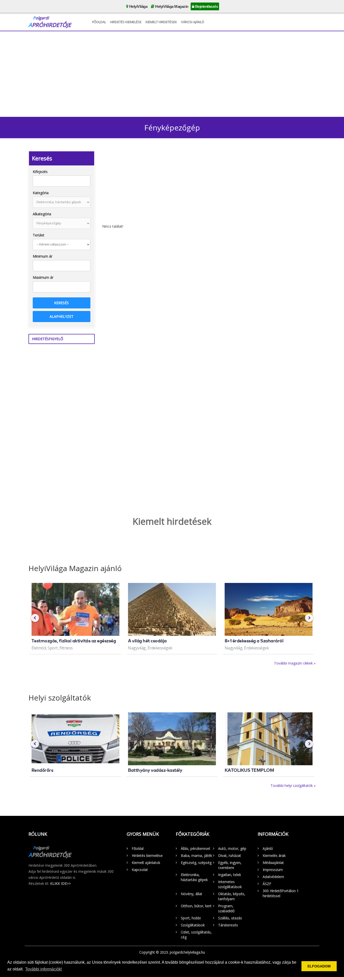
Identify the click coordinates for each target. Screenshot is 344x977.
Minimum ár (42, 256)
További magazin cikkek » (295, 663)
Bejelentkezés (206, 6)
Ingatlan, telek (229, 874)
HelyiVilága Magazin (171, 6)
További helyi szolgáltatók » (293, 785)
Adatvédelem (273, 876)
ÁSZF (267, 883)
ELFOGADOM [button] (319, 966)
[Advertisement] (172, 73)
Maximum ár (43, 277)
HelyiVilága (137, 6)
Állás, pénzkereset (195, 848)
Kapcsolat (140, 869)
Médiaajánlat (273, 862)
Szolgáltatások (193, 925)
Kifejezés (40, 171)
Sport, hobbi (191, 918)
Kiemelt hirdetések (161, 22)
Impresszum (273, 869)
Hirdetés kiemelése (126, 22)
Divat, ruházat (229, 855)
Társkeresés (228, 925)
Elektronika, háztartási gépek (194, 877)
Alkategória (42, 214)
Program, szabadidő (226, 908)
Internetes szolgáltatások (230, 884)
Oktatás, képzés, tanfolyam (231, 896)
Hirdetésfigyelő (47, 338)
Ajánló (268, 848)
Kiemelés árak (274, 855)
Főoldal (99, 22)
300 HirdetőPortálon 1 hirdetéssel (281, 893)
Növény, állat (191, 893)
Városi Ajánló (192, 22)
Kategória (41, 192)
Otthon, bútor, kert (196, 905)
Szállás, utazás (230, 918)
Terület (38, 235)
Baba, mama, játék (196, 855)
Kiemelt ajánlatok (146, 862)
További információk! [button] (43, 969)
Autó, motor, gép (232, 848)
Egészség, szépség (196, 862)
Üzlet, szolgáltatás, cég (196, 934)
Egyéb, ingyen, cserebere (230, 865)
